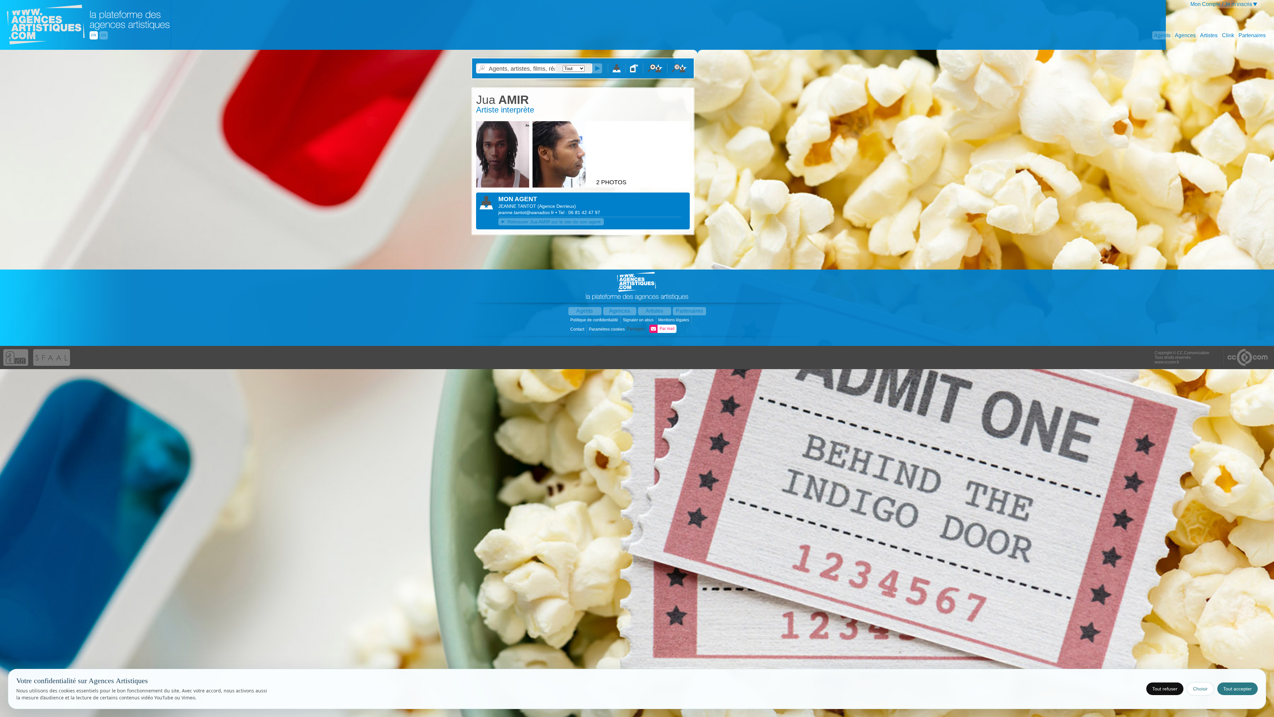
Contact (577, 329)
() (556, 206)
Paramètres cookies (607, 329)
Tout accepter (1237, 688)
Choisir (1200, 688)
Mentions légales (674, 320)
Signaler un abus (639, 320)
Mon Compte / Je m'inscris (1221, 4)
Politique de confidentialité (594, 320)
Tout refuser (1164, 688)
